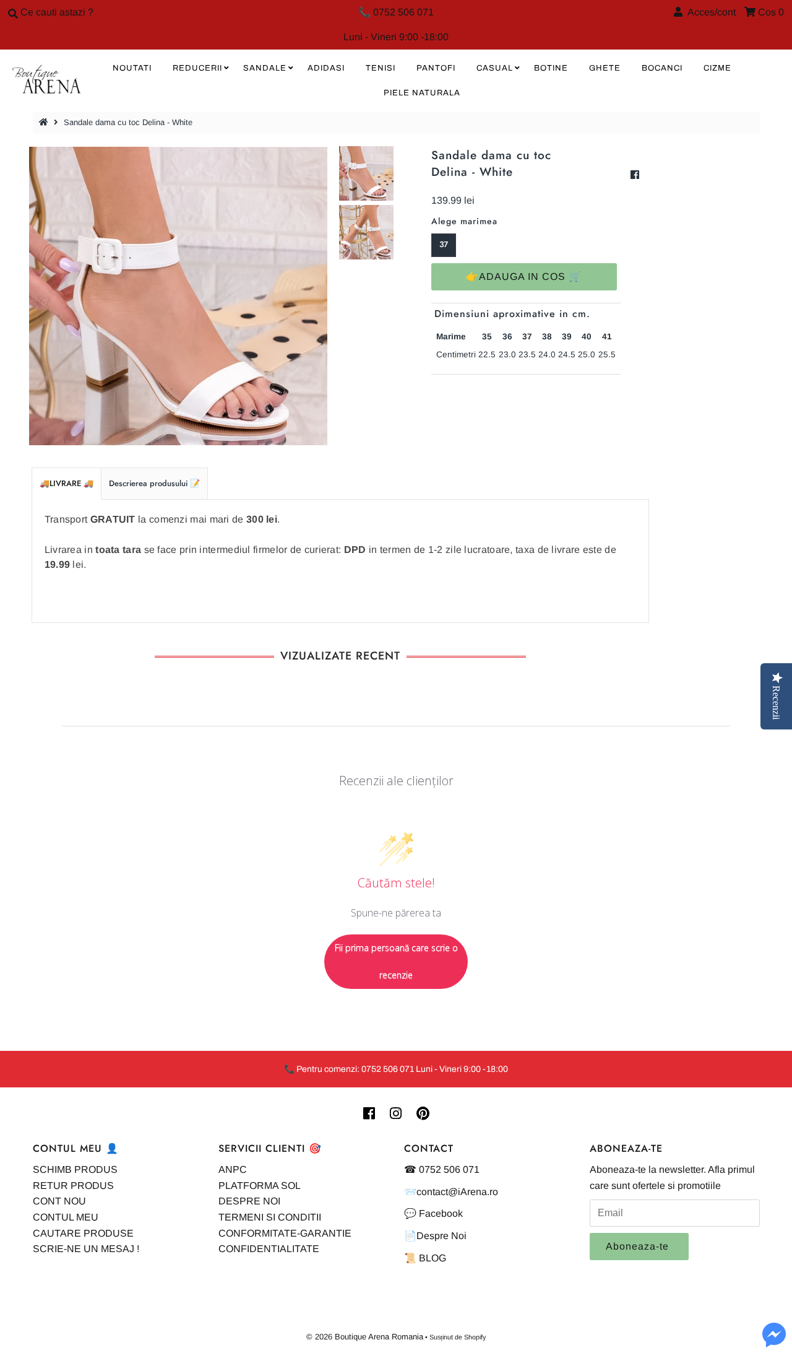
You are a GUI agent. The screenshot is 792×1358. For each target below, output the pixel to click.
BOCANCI (662, 68)
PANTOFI (435, 68)
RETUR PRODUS (73, 1185)
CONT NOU (59, 1201)
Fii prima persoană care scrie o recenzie (396, 961)
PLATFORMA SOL (259, 1185)
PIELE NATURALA (422, 93)
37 (443, 244)
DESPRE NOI (249, 1201)
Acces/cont (709, 12)
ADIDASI (326, 68)
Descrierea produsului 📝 (154, 483)
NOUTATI (132, 68)
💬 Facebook (433, 1213)
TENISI (380, 68)
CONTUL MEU (65, 1217)
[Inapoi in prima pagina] (45, 122)
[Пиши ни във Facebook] (774, 1342)
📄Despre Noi (435, 1235)
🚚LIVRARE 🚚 (66, 483)
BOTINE (551, 68)
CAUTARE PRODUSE (83, 1233)
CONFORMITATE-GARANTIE (284, 1233)
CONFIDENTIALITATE (268, 1248)
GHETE (605, 68)
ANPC (232, 1169)
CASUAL (494, 68)
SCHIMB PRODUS (75, 1169)
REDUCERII (197, 68)
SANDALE (264, 68)
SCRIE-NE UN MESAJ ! (86, 1248)
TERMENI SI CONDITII (269, 1217)
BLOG (432, 1258)
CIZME (717, 68)
